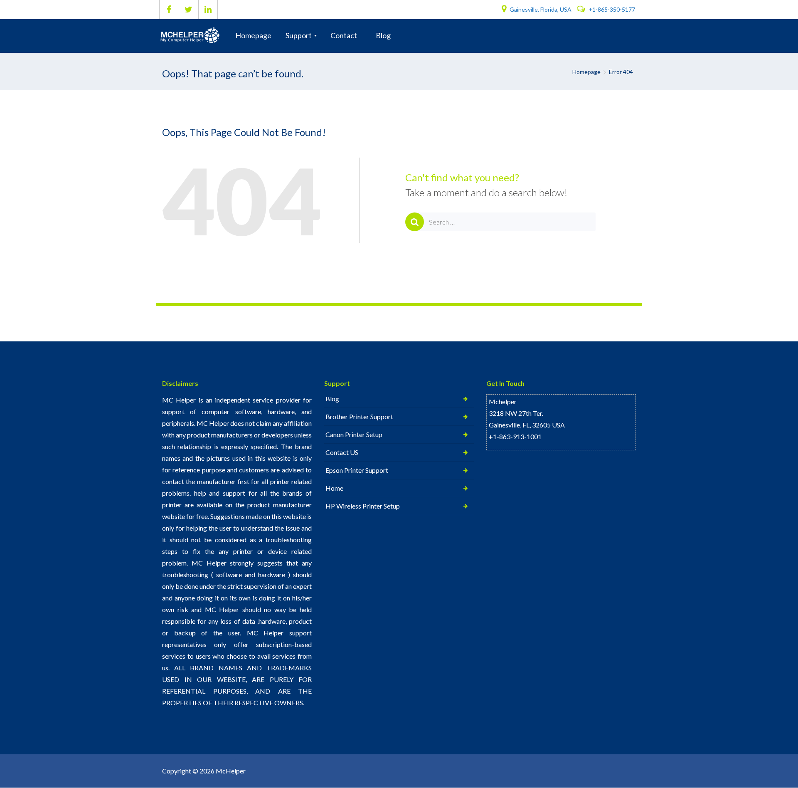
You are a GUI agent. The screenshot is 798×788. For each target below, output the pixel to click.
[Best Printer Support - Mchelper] (192, 35)
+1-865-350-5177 (611, 9)
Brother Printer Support (359, 416)
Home (334, 488)
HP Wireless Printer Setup (362, 506)
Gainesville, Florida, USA (540, 9)
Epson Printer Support (356, 470)
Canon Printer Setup (353, 434)
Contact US (341, 452)
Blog (332, 399)
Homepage (586, 71)
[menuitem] (253, 35)
